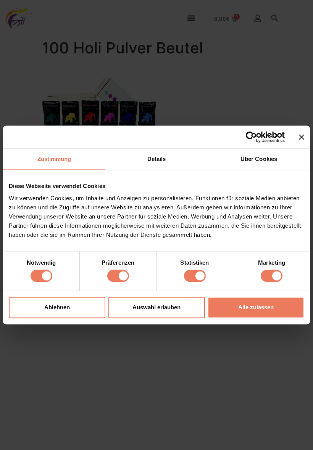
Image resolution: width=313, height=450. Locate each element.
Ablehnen (57, 307)
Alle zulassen (256, 307)
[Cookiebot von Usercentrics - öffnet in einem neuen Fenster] (251, 137)
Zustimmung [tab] (54, 159)
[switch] (118, 276)
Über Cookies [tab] (258, 159)
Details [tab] (156, 159)
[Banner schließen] (301, 137)
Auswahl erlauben (156, 307)
